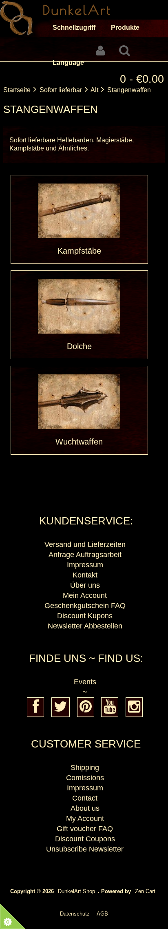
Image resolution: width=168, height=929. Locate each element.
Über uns (85, 585)
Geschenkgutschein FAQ (85, 606)
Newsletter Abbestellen (85, 626)
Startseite (17, 89)
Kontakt (85, 575)
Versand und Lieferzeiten (85, 544)
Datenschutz (75, 914)
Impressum (85, 565)
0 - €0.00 (142, 79)
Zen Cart (145, 891)
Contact (84, 798)
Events (85, 682)
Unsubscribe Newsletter (85, 849)
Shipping (85, 767)
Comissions (85, 778)
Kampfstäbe (79, 250)
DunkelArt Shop (76, 891)
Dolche (79, 346)
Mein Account (85, 595)
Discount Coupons (85, 839)
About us (85, 808)
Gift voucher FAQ (85, 829)
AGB (102, 914)
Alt (94, 89)
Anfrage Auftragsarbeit (85, 555)
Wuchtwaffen (79, 441)
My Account (85, 818)
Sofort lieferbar (61, 89)
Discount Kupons (85, 616)
